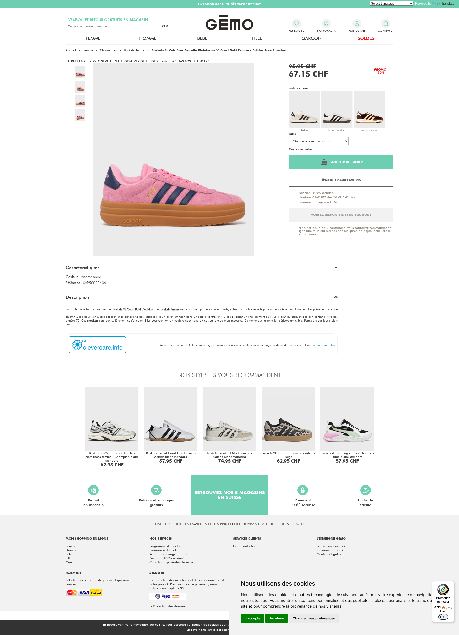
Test (316, 149)
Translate (447, 3)
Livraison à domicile (163, 550)
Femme (71, 546)
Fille (68, 558)
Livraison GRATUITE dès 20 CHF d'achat (327, 197)
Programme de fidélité (165, 546)
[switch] (443, 617)
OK (165, 26)
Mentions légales (329, 554)
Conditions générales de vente (171, 562)
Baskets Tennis (134, 50)
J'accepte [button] (252, 618)
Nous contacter (244, 546)
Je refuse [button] (276, 618)
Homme (71, 550)
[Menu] (451, 584)
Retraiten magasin (93, 502)
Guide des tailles (300, 149)
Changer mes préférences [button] (314, 618)
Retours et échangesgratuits (156, 502)
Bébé (69, 554)
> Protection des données (168, 606)
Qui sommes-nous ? (331, 546)
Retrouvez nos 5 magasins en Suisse (229, 495)
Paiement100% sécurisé (302, 502)
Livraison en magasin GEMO (318, 202)
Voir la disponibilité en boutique (341, 215)
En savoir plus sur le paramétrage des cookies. (220, 629)
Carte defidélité (365, 502)
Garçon (71, 562)
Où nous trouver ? (330, 550)
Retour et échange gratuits (168, 554)
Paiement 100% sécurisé (315, 193)
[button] (202, 268)
